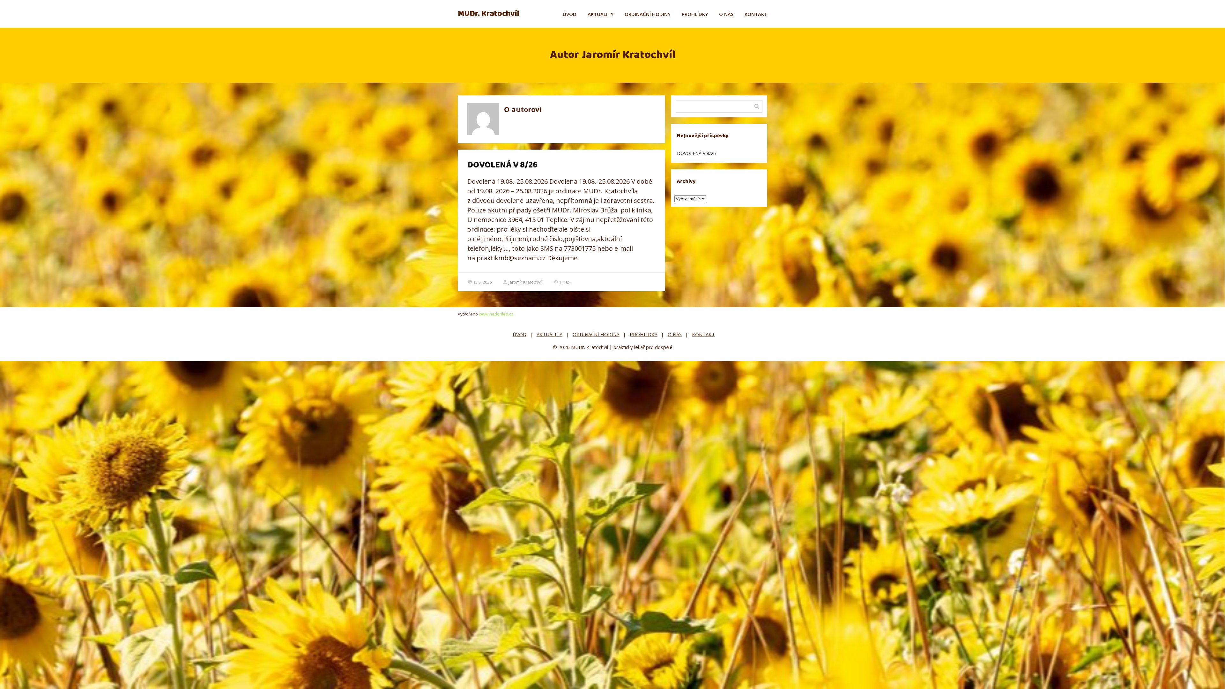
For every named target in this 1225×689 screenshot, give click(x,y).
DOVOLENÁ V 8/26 (502, 165)
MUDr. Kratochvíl (488, 14)
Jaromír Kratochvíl (525, 282)
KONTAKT (756, 14)
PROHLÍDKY (695, 14)
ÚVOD (569, 14)
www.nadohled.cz (496, 314)
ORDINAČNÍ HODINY (648, 14)
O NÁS (726, 14)
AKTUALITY (600, 14)
